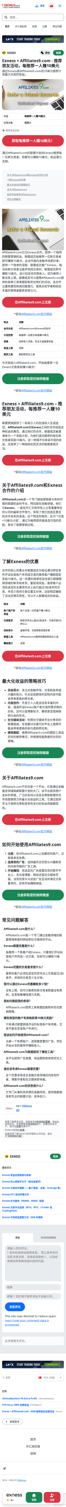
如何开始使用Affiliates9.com (21, 194)
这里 (18, 1126)
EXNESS (11, 52)
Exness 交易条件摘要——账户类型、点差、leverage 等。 (32, 1187)
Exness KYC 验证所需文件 (15, 1194)
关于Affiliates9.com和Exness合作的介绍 (27, 175)
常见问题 (57, 26)
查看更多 (15, 1421)
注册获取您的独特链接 (33, 379)
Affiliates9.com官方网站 (36, 314)
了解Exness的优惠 (16, 179)
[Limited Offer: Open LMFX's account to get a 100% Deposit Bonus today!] (33, 39)
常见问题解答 (14, 199)
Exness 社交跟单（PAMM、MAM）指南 (23, 1200)
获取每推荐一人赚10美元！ (33, 140)
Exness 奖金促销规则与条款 (16, 1175)
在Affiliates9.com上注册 (33, 302)
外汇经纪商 (21, 26)
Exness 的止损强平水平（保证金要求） (22, 1181)
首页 (7, 26)
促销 (34, 26)
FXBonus (27, 1106)
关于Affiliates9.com (17, 189)
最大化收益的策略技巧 (18, 184)
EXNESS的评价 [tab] (48, 1237)
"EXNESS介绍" (14, 1136)
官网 (58, 52)
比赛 (44, 26)
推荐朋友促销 (12, 130)
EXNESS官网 (43, 1121)
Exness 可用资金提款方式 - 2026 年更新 (22, 1217)
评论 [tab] (17, 1237)
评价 (47, 52)
